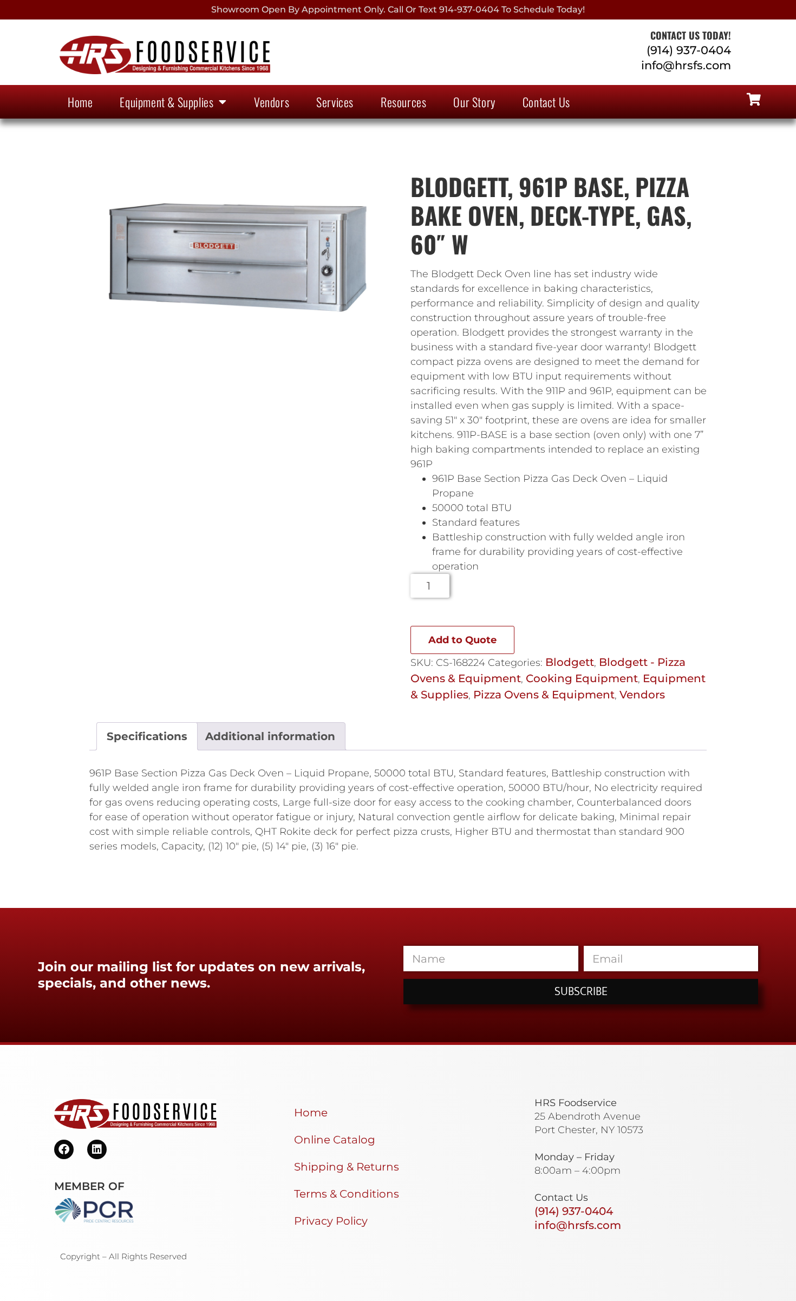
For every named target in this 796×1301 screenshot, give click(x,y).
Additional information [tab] (270, 736)
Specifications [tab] (147, 736)
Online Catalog (334, 1139)
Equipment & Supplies (166, 101)
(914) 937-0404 (689, 50)
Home (80, 101)
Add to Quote (462, 640)
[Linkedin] (97, 1149)
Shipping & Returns (346, 1166)
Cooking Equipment (582, 678)
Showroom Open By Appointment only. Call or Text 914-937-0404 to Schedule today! (398, 9)
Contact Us (546, 101)
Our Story (474, 101)
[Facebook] (64, 1149)
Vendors (271, 101)
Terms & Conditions (346, 1193)
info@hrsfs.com (686, 65)
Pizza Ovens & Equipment (544, 694)
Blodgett (569, 662)
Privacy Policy (331, 1220)
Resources (403, 101)
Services (335, 101)
